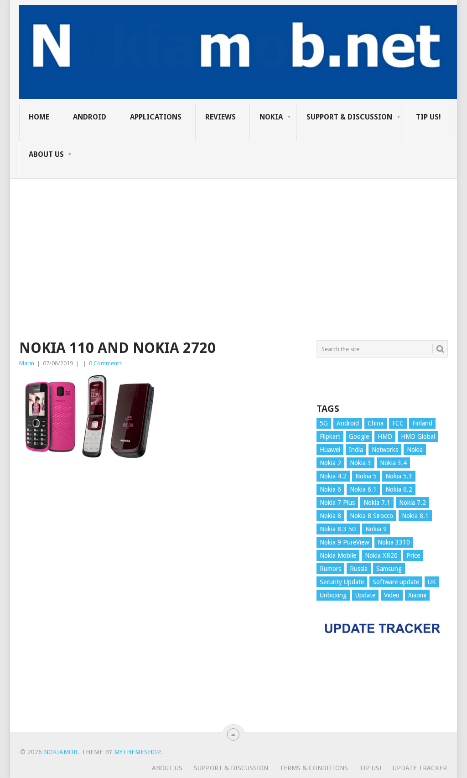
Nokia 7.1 (376, 502)
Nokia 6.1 (363, 489)
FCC (398, 423)
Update (365, 595)
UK (432, 582)
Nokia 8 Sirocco (371, 515)
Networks (385, 449)
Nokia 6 (330, 489)
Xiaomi (417, 595)
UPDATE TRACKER (420, 768)
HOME (39, 117)
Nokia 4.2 (333, 476)
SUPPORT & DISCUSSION (349, 117)
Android (89, 117)
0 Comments (105, 363)
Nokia (271, 117)
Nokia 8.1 (415, 515)
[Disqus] (161, 600)
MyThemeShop (137, 752)
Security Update (342, 582)
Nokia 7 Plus (337, 502)
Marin (26, 363)
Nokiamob (61, 752)
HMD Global (418, 436)
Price (413, 555)
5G (324, 423)
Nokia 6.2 (398, 489)
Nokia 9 (376, 529)
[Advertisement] (233, 242)
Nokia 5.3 (398, 476)
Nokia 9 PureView (344, 542)
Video (392, 595)
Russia (359, 568)
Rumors (330, 568)
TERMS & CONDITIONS (314, 768)
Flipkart (330, 436)
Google (359, 436)
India (356, 449)
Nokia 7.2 (412, 502)
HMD (385, 436)
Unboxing (333, 595)
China (376, 423)
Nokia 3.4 (393, 463)
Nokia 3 (360, 463)
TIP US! (428, 117)
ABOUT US (46, 154)
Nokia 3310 (394, 542)
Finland (422, 423)
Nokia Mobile (338, 555)
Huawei (330, 449)
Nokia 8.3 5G (338, 529)
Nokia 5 (366, 476)
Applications (156, 117)
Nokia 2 (330, 463)
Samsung (389, 568)
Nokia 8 (330, 515)
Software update (396, 582)
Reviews (220, 117)
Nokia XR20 (381, 555)
